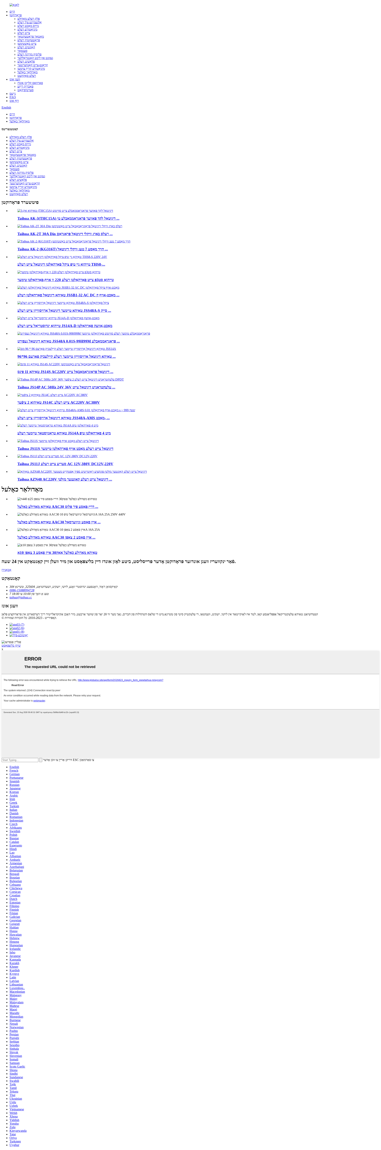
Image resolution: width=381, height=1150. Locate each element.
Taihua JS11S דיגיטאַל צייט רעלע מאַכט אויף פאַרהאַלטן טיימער (65, 449)
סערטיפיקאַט (25, 90)
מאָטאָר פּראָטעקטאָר (30, 36)
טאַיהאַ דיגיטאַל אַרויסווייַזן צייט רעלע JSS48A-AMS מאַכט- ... (63, 418)
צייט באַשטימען (26, 43)
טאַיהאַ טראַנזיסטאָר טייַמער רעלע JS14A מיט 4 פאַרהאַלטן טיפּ (64, 433)
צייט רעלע (23, 33)
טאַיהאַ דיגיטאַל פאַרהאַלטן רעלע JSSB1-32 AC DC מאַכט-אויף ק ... (68, 295)
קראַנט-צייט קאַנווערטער (32, 65)
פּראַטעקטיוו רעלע (28, 40)
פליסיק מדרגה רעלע (29, 54)
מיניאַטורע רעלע (27, 29)
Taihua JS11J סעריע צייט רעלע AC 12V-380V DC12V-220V (65, 464)
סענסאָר (22, 50)
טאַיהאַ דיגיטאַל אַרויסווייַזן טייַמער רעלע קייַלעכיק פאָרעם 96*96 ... (66, 356)
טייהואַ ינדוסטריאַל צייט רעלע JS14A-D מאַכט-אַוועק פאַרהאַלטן (64, 326)
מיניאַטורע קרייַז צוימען (31, 68)
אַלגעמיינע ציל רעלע (29, 22)
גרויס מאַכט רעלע (28, 26)
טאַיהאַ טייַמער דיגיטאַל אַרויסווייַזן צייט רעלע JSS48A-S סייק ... (64, 310)
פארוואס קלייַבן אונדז (30, 83)
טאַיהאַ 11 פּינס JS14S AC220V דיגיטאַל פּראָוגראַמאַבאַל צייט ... (65, 372)
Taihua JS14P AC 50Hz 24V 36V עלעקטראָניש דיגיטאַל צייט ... (66, 387)
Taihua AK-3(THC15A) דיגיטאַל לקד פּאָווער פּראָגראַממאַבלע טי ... (68, 218)
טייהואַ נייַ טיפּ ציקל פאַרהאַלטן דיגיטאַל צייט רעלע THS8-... (61, 264)
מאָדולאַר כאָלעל (27, 72)
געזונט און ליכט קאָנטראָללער (35, 58)
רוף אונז (14, 100)
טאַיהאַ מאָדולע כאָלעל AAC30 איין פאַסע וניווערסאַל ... (59, 522)
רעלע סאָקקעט (26, 75)
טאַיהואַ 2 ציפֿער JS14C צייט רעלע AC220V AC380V (58, 402)
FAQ (13, 97)
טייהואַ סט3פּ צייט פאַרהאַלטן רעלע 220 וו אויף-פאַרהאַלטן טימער (65, 280)
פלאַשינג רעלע (26, 61)
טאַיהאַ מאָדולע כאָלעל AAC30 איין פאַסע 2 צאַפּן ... (56, 537)
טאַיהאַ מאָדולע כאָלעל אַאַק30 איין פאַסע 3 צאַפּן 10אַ (57, 553)
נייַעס (13, 93)
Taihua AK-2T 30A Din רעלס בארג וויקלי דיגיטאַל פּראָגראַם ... (65, 234)
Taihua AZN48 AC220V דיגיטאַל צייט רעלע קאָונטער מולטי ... (64, 479)
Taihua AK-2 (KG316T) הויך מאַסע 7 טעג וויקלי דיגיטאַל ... (62, 249)
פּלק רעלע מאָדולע (28, 18)
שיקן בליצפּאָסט (11, 645)
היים (12, 11)
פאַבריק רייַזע (25, 86)
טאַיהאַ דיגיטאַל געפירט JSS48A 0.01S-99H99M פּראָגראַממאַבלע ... (68, 341)
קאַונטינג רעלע (26, 47)
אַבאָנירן (6, 570)
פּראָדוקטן (16, 15)
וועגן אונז (15, 79)
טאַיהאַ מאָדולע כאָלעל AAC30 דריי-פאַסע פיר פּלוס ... (57, 507)
